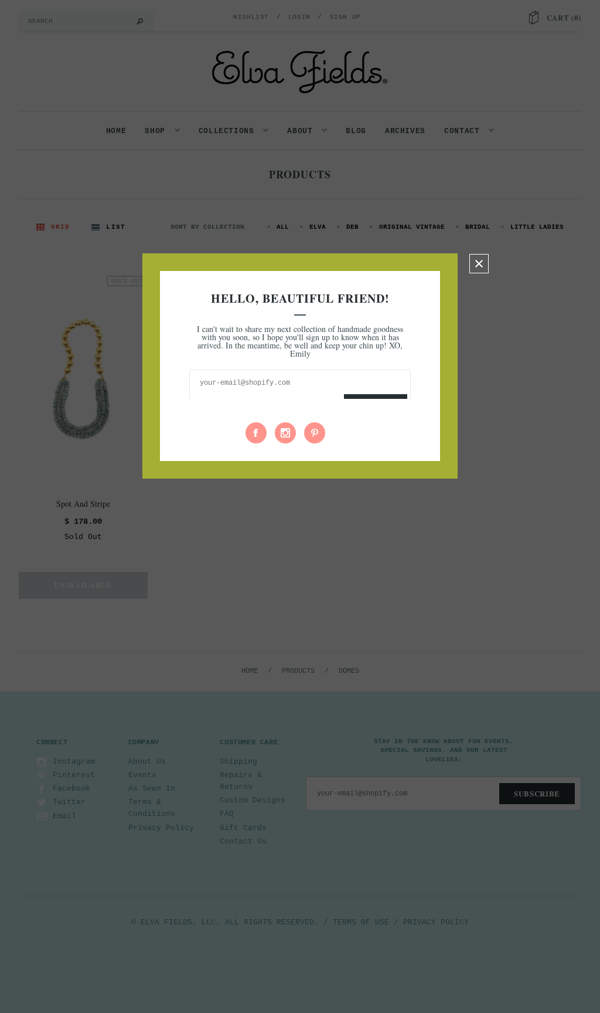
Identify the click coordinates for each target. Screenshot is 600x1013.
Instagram (285, 432)
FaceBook (256, 432)
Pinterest (314, 432)
